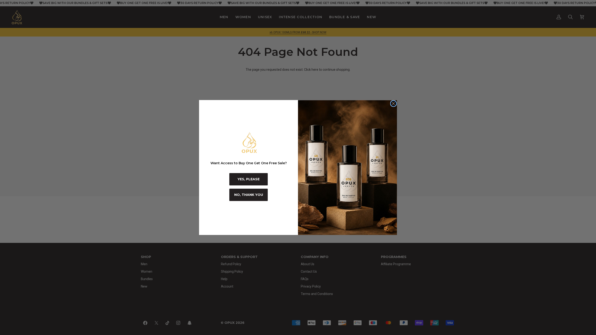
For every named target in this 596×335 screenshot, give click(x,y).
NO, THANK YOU (248, 195)
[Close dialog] (393, 103)
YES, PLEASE (248, 179)
